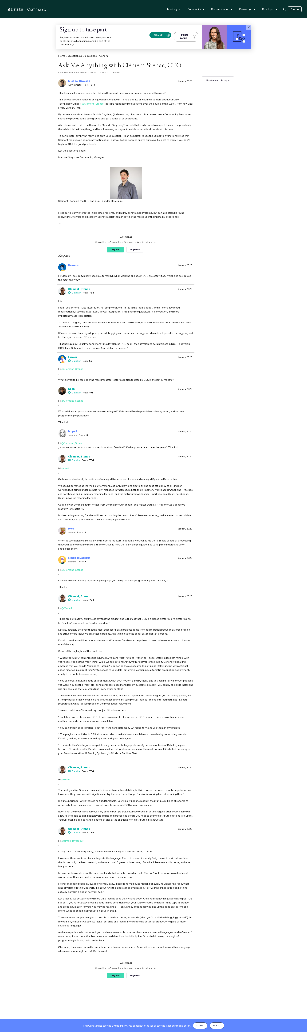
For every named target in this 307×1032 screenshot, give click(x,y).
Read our (178, 1025)
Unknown (74, 265)
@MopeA (66, 608)
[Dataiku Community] (26, 9)
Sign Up (158, 35)
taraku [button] (72, 357)
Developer (268, 9)
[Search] (284, 9)
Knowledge (245, 9)
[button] (248, 27)
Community (194, 9)
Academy (172, 9)
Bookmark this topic (218, 80)
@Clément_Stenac (93, 103)
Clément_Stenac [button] (79, 289)
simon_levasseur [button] (79, 557)
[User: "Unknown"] (62, 267)
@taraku (66, 468)
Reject (217, 1025)
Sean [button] (71, 388)
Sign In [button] (115, 249)
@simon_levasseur (72, 840)
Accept (200, 1025)
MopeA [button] (72, 431)
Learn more (184, 37)
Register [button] (135, 249)
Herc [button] (71, 528)
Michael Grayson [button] (79, 81)
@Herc (65, 779)
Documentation (220, 9)
